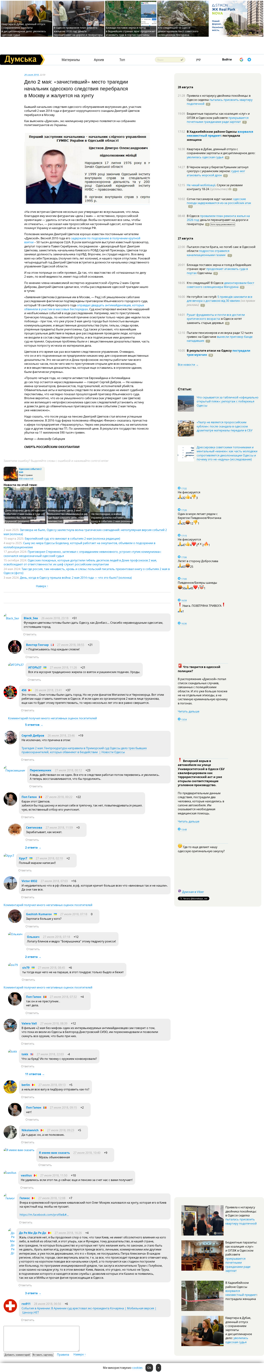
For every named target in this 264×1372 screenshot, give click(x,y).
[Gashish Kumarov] (15, 922)
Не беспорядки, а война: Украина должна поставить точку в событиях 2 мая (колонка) (111, 517)
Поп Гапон (29, 797)
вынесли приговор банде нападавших (220, 339)
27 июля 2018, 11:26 (63, 667)
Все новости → (188, 365)
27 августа (185, 238)
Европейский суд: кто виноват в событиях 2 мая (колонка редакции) (72, 539)
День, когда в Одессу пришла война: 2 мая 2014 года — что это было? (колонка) (76, 578)
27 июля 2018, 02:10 (49, 858)
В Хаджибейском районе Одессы (212, 132)
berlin (26, 1085)
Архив (99, 59)
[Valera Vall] (10, 1031)
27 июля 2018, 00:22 (58, 797)
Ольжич (33, 937)
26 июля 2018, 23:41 (48, 690)
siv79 (25, 968)
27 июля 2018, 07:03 (54, 881)
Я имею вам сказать (54, 1153)
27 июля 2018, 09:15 (63, 1107)
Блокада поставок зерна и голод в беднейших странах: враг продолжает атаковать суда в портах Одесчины (131, 31)
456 (24, 690)
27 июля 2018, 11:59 (59, 828)
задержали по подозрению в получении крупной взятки (82, 240)
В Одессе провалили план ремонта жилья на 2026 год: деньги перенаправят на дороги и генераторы (78, 31)
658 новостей (26, 478)
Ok (149, 1368)
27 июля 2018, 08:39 (53, 1023)
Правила (63, 1355)
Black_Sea (31, 618)
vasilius (26, 1175)
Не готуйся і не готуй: (202, 297)
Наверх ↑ (42, 586)
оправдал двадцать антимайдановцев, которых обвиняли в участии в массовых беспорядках (84, 307)
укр (198, 59)
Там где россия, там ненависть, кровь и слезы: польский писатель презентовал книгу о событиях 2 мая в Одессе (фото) (87, 571)
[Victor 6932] (10, 889)
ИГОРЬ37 (34, 667)
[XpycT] (9, 856)
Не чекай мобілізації (201, 185)
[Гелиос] (9, 1198)
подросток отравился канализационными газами (208, 253)
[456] (10, 698)
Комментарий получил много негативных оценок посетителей (52, 718)
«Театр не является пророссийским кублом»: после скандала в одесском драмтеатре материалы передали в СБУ (225, 426)
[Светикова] (15, 835)
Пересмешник (40, 770)
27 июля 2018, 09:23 (60, 1130)
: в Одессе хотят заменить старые (214, 321)
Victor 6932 (29, 881)
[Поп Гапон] (10, 805)
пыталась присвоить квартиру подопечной (220, 102)
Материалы (71, 59)
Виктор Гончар (37, 645)
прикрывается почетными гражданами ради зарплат (218, 120)
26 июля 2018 (31, 74)
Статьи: (185, 388)
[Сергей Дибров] (10, 743)
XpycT (23, 858)
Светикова (34, 828)
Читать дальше (188, 711)
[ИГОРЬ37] (16, 665)
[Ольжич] (15, 934)
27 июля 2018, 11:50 (53, 1175)
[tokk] (12, 1051)
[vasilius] (10, 1173)
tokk (25, 1054)
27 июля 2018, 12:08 (51, 1198)
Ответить (30, 634)
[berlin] (10, 1093)
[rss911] (10, 1311)
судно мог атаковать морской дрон (216, 173)
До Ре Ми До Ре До (32, 1233)
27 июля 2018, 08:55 (70, 645)
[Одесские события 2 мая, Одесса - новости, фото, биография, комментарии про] (11, 480)
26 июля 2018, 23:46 (61, 735)
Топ (122, 59)
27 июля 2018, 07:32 (63, 997)
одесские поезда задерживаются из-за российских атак (219, 201)
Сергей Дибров (33, 735)
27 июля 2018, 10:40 (86, 1153)
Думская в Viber (193, 892)
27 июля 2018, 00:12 (68, 770)
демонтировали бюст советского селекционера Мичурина (220, 285)
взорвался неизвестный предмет (220, 134)
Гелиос (25, 1198)
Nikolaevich (30, 1130)
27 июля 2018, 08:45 (51, 968)
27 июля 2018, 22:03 (50, 1054)
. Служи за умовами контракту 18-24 (215, 187)
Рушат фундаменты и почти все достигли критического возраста (216, 317)
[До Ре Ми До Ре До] (11, 1253)
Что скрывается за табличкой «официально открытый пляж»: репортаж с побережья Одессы (227, 401)
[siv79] (13, 965)
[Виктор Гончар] (15, 652)
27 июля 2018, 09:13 (52, 1085)
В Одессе (193, 216)
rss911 (26, 1304)
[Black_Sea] (11, 618)
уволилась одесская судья (205, 157)
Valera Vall (29, 1023)
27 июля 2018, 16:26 (68, 1233)
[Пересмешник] (14, 770)
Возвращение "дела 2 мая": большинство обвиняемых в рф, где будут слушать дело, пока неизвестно (68, 516)
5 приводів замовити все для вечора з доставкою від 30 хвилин (219, 299)
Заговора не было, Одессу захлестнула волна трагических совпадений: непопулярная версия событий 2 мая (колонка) (85, 532)
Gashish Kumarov (39, 914)
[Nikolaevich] (10, 1138)
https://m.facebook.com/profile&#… (44, 1215)
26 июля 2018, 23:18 (54, 618)
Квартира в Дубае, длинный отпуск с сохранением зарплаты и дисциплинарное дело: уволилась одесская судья (23, 29)
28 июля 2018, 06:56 (47, 1304)
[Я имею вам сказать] (19, 1150)
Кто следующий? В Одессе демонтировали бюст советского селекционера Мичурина (178, 31)
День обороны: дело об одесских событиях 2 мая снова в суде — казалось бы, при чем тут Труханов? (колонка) (25, 516)
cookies (137, 1368)
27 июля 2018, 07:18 (73, 914)
